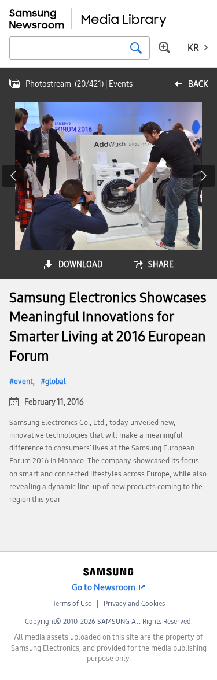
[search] (136, 48)
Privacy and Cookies (134, 604)
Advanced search (164, 47)
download (80, 264)
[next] (204, 176)
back (198, 84)
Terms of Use (72, 604)
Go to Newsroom (103, 587)
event (23, 381)
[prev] (13, 176)
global (55, 381)
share (161, 264)
